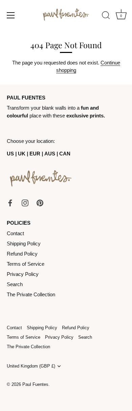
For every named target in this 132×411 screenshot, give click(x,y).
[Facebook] (10, 202)
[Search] (105, 16)
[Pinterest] (40, 202)
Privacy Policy (23, 274)
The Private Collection (31, 294)
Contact (15, 233)
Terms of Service (25, 264)
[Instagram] (25, 202)
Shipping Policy (24, 243)
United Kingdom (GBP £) (31, 366)
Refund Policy (22, 254)
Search (15, 284)
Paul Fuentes (35, 384)
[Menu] (10, 15)
